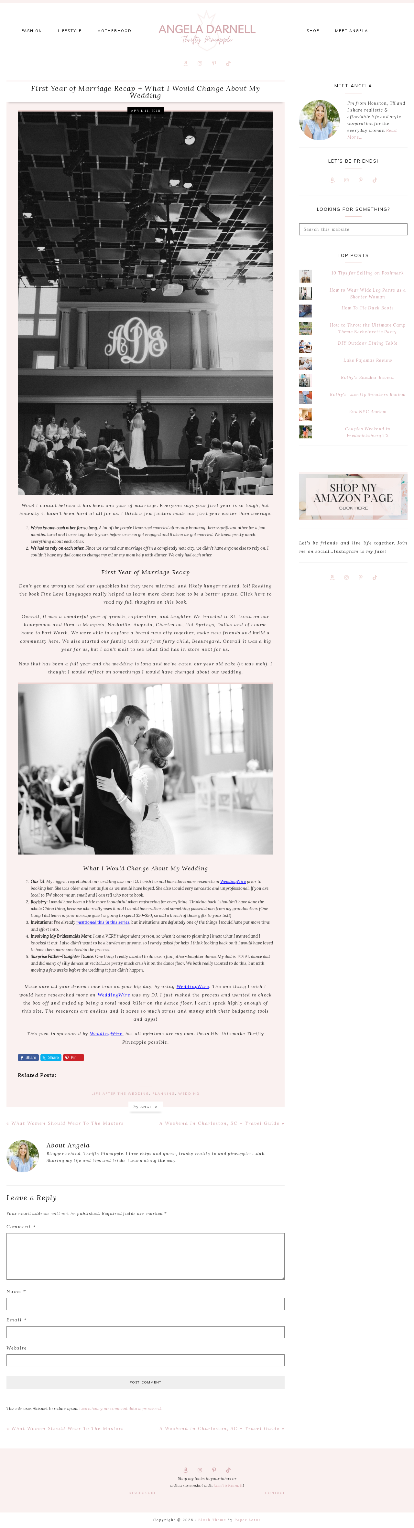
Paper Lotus (247, 1520)
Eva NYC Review (367, 411)
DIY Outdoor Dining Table (368, 343)
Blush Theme (212, 1520)
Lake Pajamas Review (367, 360)
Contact (275, 1493)
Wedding (189, 1094)
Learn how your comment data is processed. (120, 1408)
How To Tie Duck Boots (368, 308)
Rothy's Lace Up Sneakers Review (367, 394)
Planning (163, 1094)
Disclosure (143, 1493)
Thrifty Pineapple (207, 31)
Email (16, 1320)
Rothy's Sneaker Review (368, 377)
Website (16, 1348)
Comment (21, 1227)
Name (16, 1291)
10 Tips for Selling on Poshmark (368, 273)
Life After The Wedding (120, 1094)
